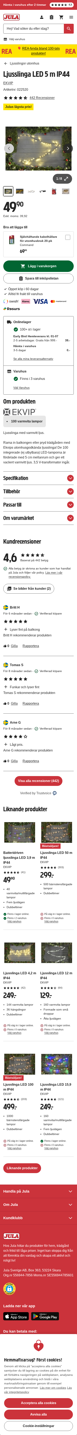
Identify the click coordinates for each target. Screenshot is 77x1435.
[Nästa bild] (68, 148)
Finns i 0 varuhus (53, 920)
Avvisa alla (38, 1414)
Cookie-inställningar (38, 1426)
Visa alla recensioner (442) (38, 781)
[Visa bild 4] (43, 191)
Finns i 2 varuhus (16, 920)
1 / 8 (59, 178)
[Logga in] (42, 17)
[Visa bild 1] (8, 191)
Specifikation (15, 478)
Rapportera (31, 646)
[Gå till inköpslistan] (51, 17)
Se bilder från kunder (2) (32, 588)
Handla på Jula (16, 1191)
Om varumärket (18, 518)
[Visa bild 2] (20, 191)
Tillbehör (11, 491)
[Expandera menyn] (71, 17)
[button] (9, 1289)
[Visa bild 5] (54, 191)
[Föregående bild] (9, 148)
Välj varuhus (17, 39)
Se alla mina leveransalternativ (33, 358)
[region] (38, 1384)
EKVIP (8, 83)
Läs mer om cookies (53, 1387)
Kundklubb (13, 1218)
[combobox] (38, 29)
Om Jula (10, 1205)
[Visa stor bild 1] (38, 148)
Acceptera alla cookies (38, 1403)
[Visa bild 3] (31, 191)
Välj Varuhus (21, 387)
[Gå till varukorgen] (61, 17)
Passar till (12, 504)
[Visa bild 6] (66, 191)
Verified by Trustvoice (35, 793)
